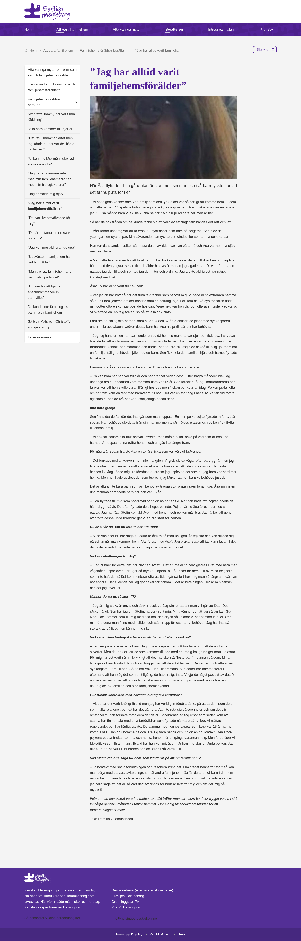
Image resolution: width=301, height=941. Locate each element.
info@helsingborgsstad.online (134, 918)
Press (182, 934)
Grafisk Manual (160, 934)
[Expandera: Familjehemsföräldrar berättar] (76, 102)
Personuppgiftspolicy (128, 934)
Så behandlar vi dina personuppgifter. (52, 918)
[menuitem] (28, 29)
